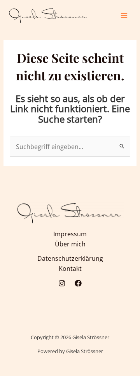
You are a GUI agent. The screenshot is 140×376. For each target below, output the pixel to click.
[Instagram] (61, 283)
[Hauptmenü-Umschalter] (124, 15)
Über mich (70, 244)
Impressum (70, 234)
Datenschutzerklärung (70, 258)
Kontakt (70, 268)
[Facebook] (78, 283)
